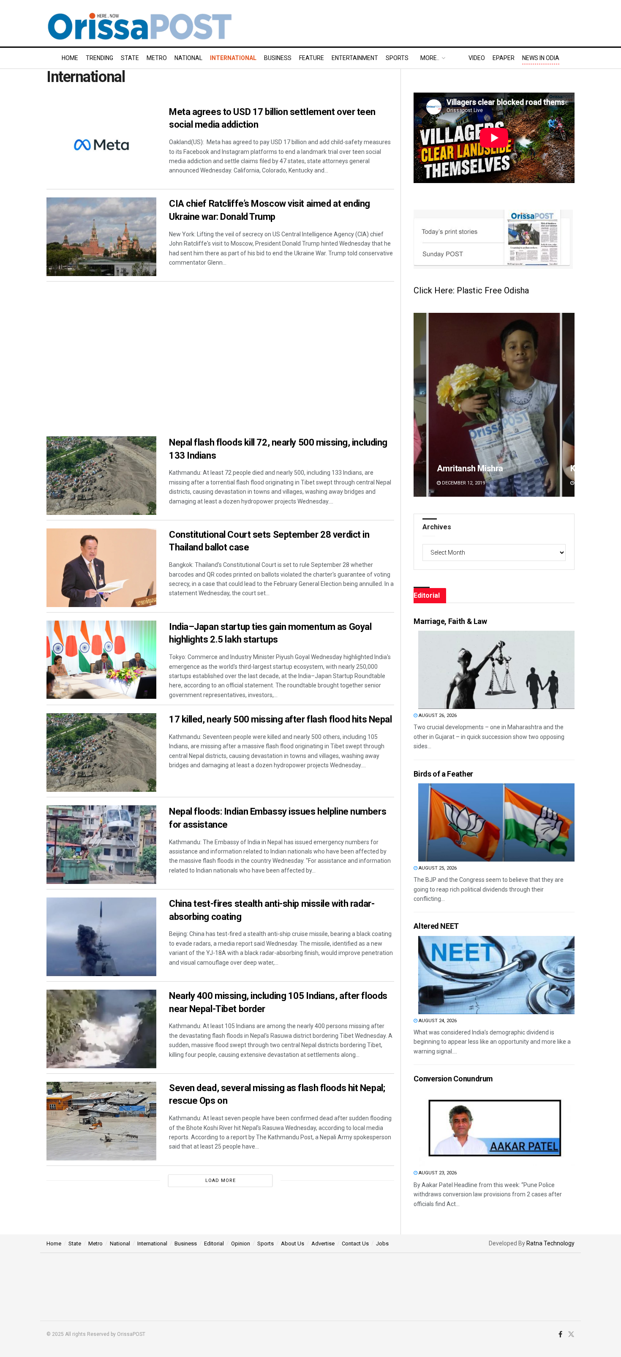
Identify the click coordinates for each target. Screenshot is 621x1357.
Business (277, 58)
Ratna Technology (550, 1243)
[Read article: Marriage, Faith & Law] (496, 670)
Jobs (382, 1243)
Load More (220, 1180)
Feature (311, 58)
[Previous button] (420, 405)
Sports (397, 58)
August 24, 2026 (437, 1020)
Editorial (214, 1243)
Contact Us (355, 1243)
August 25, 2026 (437, 868)
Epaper (504, 58)
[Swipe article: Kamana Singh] (494, 405)
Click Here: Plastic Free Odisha (471, 290)
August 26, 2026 (437, 715)
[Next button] (568, 405)
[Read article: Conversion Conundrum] (496, 1127)
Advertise (323, 1243)
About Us (292, 1243)
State (130, 58)
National (188, 58)
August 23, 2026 (437, 1173)
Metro (157, 58)
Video (476, 58)
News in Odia (540, 58)
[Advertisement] (220, 350)
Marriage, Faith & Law (450, 621)
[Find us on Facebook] (560, 1335)
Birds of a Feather (443, 773)
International (233, 58)
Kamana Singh (463, 468)
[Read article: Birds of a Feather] (496, 822)
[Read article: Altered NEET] (496, 975)
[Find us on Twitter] (571, 1335)
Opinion (240, 1243)
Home (70, 58)
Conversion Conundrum (453, 1078)
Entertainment (355, 58)
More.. (429, 58)
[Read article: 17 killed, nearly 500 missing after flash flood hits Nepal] (101, 752)
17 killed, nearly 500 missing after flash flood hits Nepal (280, 719)
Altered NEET (436, 926)
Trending (99, 58)
